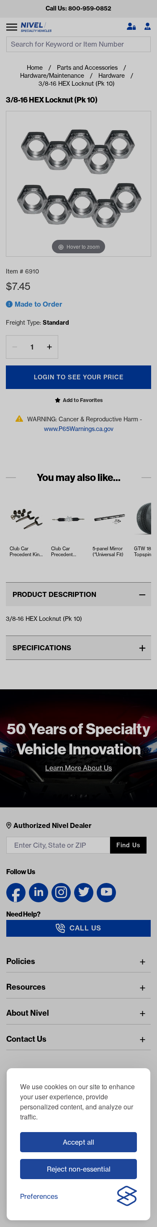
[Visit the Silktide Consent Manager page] (127, 1196)
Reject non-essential (79, 1169)
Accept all (78, 1142)
